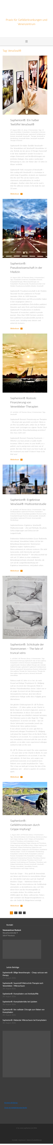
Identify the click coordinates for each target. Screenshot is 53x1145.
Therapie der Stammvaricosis (28, 671)
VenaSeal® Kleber (24, 138)
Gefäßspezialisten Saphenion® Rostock (22, 511)
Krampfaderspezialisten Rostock (32, 514)
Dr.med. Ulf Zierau (10, 1103)
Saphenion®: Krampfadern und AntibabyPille (20, 994)
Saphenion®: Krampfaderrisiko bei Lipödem (20, 1002)
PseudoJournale (24, 284)
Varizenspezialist (33, 516)
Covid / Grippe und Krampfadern (34, 839)
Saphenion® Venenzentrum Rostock (27, 669)
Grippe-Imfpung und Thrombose (36, 843)
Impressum (22, 1140)
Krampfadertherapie (22, 134)
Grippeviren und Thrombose (30, 849)
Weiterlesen (14, 194)
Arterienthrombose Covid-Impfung (24, 837)
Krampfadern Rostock (35, 279)
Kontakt (14, 1140)
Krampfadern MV (21, 856)
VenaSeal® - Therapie (29, 136)
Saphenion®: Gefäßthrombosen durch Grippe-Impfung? (25, 825)
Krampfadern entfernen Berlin (19, 854)
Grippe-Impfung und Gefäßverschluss (21, 845)
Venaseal (32, 673)
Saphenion (26, 9)
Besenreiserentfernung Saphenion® (21, 660)
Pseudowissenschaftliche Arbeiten (26, 286)
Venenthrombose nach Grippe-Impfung (22, 868)
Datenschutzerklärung (34, 1140)
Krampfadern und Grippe (34, 856)
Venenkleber (14, 675)
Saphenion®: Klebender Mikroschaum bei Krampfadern (25, 1020)
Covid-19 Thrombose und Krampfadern (22, 841)
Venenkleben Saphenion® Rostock (20, 518)
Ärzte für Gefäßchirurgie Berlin (15, 1108)
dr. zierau (24, 130)
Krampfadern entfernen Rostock (20, 663)
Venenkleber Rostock (30, 866)
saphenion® (25, 667)
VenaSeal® (19, 136)
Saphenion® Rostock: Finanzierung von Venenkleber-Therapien (24, 402)
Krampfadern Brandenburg (36, 851)
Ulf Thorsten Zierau (28, 277)
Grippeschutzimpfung (24, 847)
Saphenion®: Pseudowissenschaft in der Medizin (26, 267)
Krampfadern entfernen (21, 279)
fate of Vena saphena (39, 660)
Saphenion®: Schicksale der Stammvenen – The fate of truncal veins (27, 648)
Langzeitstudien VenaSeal (18, 665)
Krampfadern (26, 132)
